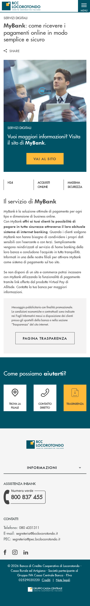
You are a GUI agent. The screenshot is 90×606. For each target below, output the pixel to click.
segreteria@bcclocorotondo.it (37, 533)
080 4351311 (29, 527)
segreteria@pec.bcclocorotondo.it (36, 539)
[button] (84, 6)
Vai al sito (49, 160)
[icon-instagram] (15, 552)
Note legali (63, 580)
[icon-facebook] (5, 552)
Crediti (46, 580)
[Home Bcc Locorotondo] (21, 6)
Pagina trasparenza (45, 338)
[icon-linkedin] (26, 552)
